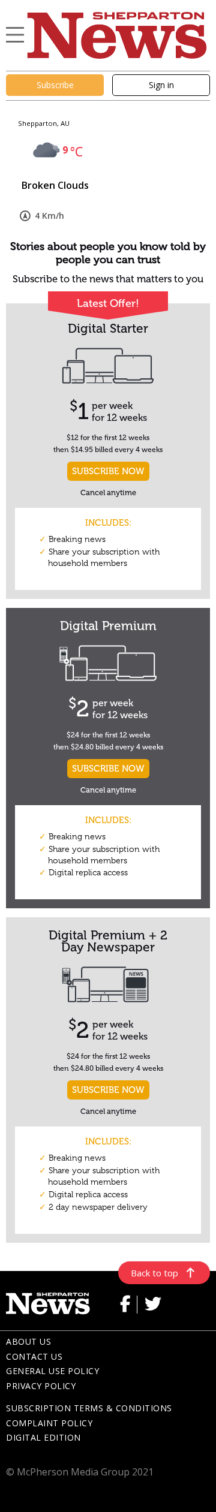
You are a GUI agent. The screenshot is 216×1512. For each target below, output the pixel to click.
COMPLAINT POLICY (49, 1423)
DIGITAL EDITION (43, 1437)
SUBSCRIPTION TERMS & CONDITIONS (89, 1408)
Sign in (161, 85)
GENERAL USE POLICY (52, 1371)
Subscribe (55, 85)
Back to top (154, 1273)
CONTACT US (34, 1356)
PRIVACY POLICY (41, 1385)
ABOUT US (28, 1341)
